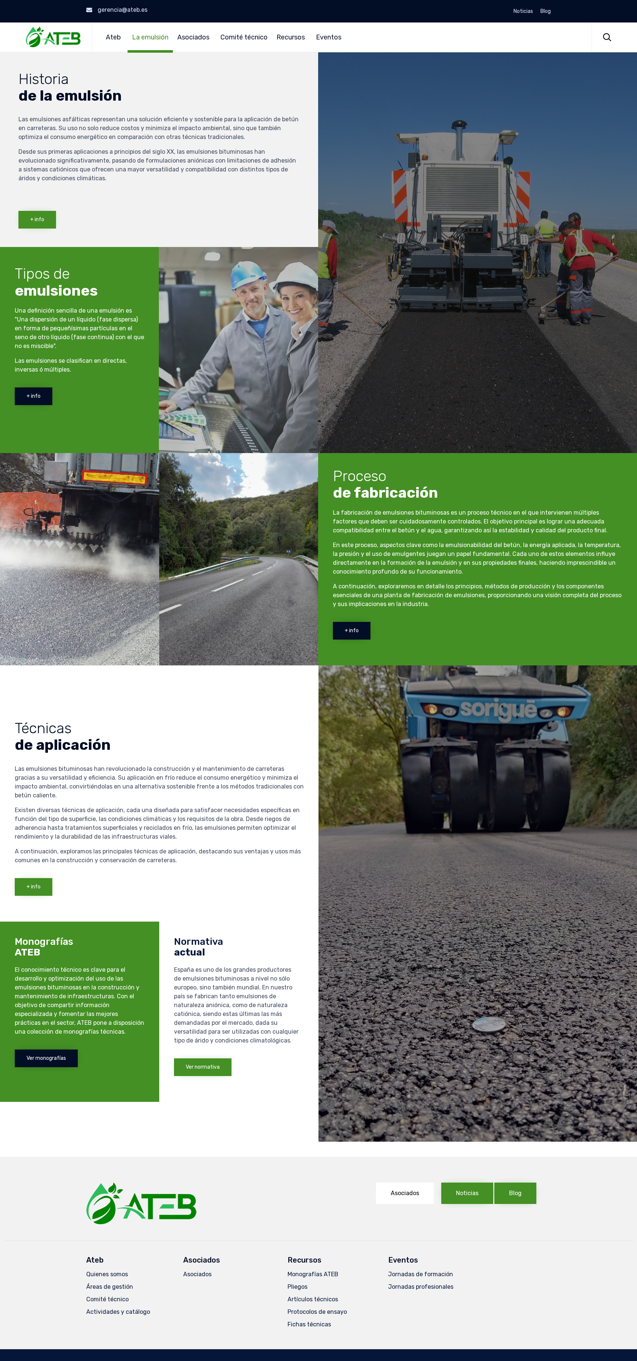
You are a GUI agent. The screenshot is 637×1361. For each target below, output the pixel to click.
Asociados (193, 37)
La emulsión (150, 37)
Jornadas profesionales (420, 1286)
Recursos (290, 37)
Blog (545, 11)
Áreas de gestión (109, 1286)
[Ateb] (53, 37)
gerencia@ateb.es (122, 9)
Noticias (523, 11)
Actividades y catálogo (118, 1311)
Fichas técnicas (309, 1324)
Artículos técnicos (313, 1299)
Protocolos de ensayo (317, 1311)
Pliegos (297, 1286)
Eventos (328, 37)
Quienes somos (107, 1274)
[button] (37, 220)
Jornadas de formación (420, 1274)
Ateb (113, 37)
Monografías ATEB (313, 1274)
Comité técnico (244, 37)
